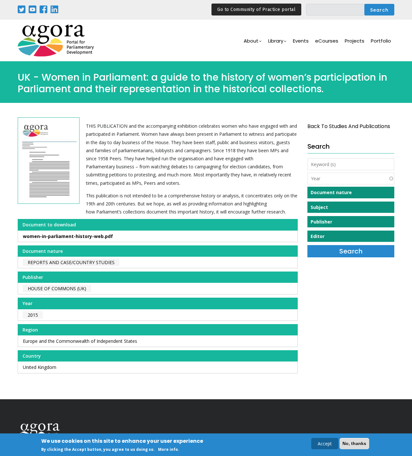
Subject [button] (319, 207)
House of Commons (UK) (57, 288)
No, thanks (354, 443)
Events (301, 40)
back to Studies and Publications (348, 126)
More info (168, 449)
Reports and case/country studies (71, 262)
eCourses (326, 40)
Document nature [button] (331, 192)
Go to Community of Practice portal (256, 9)
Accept (325, 444)
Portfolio (381, 40)
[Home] (56, 40)
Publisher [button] (321, 222)
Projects (354, 40)
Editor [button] (317, 236)
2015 (33, 315)
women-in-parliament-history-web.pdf (68, 236)
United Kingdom (39, 367)
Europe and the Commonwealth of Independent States (80, 341)
